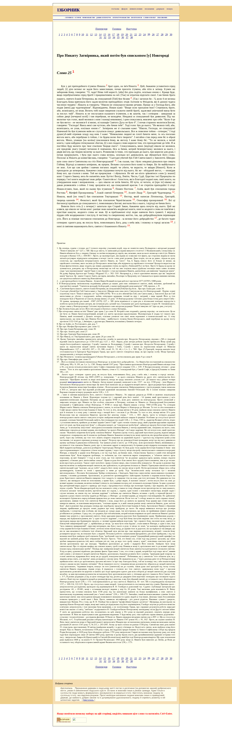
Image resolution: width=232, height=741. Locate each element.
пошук (170, 9)
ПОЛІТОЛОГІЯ (136, 17)
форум (124, 9)
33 (109, 37)
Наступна (131, 28)
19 (122, 34)
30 (171, 34)
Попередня (101, 28)
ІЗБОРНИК (68, 10)
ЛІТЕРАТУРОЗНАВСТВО (121, 17)
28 (162, 34)
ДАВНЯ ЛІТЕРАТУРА (103, 17)
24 (144, 34)
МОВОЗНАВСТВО (88, 17)
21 (131, 34)
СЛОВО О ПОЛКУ (149, 17)
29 (166, 34)
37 (127, 37)
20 (126, 34)
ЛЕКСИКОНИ (162, 17)
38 (131, 37)
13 (96, 34)
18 (118, 34)
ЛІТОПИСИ (69, 17)
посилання (149, 9)
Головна (116, 28)
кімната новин (136, 9)
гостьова (115, 9)
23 (140, 34)
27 (157, 34)
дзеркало (160, 9)
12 (91, 34)
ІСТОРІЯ (78, 17)
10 (82, 34)
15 (104, 34)
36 (122, 37)
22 (135, 34)
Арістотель (88, 700)
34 (114, 37)
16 (109, 34)
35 (118, 37)
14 (100, 34)
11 (87, 34)
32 (105, 37)
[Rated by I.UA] (79, 721)
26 (153, 34)
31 (100, 37)
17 (113, 34)
